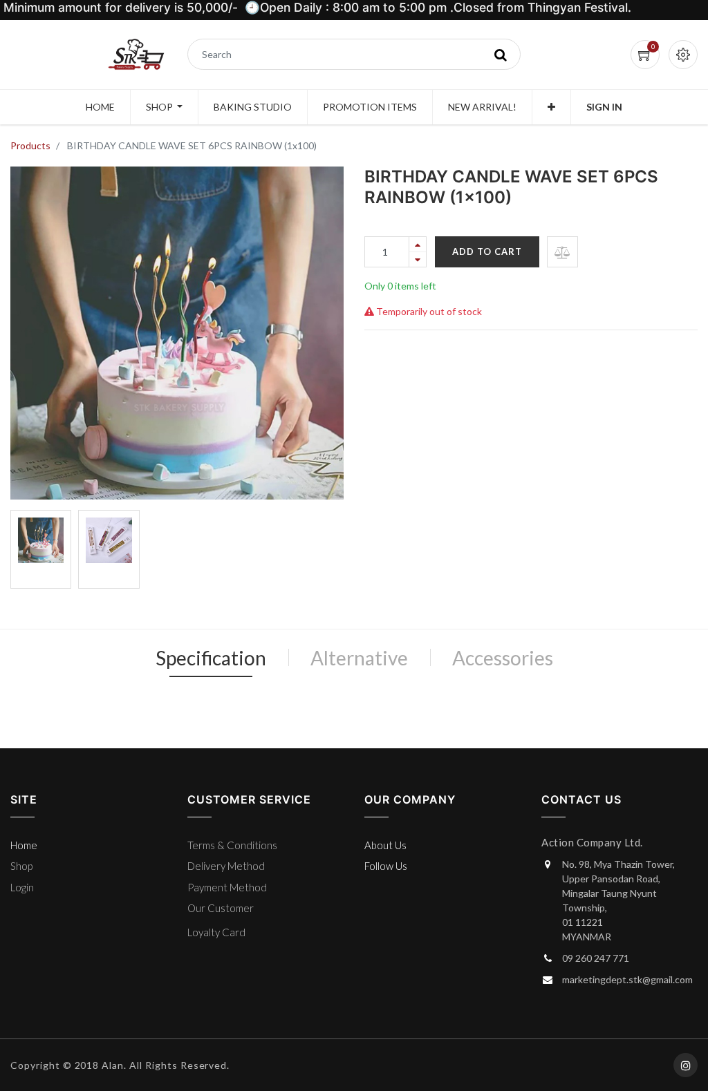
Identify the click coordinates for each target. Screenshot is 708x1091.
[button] (551, 107)
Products (30, 145)
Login (22, 887)
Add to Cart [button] (487, 251)
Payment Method (227, 887)
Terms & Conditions (232, 845)
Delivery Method (226, 866)
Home (23, 845)
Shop (21, 866)
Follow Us (385, 866)
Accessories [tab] (502, 658)
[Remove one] (417, 259)
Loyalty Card (216, 932)
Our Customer (220, 908)
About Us (385, 845)
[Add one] (417, 244)
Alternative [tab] (359, 658)
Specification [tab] (211, 658)
